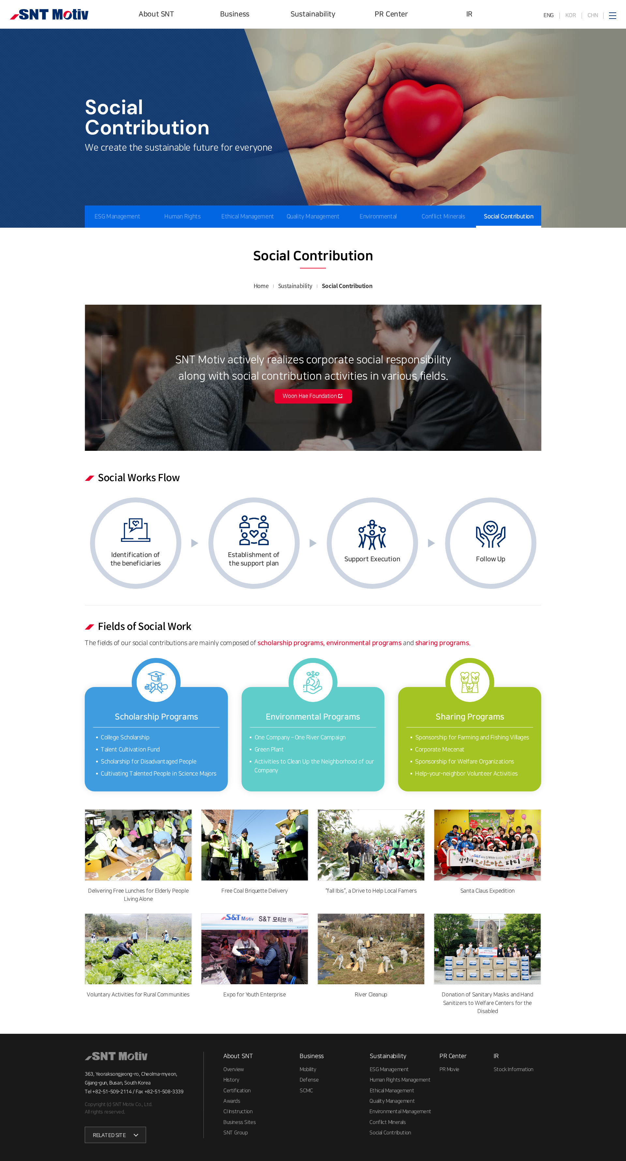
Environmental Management (378, 227)
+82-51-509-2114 (111, 1091)
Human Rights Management (182, 227)
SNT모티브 (49, 14)
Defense (309, 1080)
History (231, 1080)
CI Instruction (237, 1111)
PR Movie (449, 1069)
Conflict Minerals (443, 216)
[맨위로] (615, 1141)
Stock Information (513, 1069)
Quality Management (313, 216)
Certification (237, 1090)
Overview (233, 1069)
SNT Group (235, 1133)
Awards (231, 1101)
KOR (570, 15)
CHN (592, 15)
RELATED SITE (109, 1135)
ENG (549, 15)
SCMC (306, 1090)
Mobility (308, 1069)
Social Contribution (508, 216)
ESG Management (117, 216)
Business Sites (239, 1122)
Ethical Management (247, 216)
